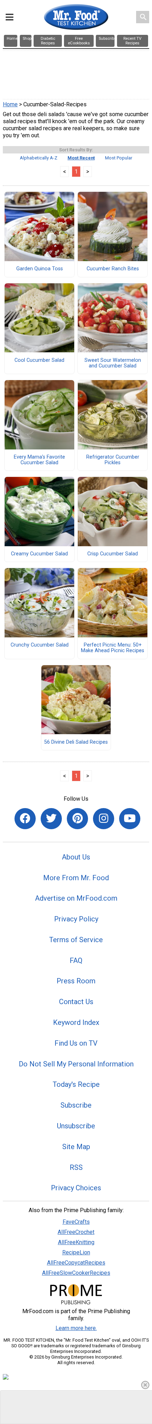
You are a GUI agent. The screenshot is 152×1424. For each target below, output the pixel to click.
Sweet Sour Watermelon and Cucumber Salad (112, 363)
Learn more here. (76, 1328)
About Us (76, 857)
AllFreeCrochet (76, 1232)
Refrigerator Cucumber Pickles (112, 460)
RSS (76, 1167)
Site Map (76, 1146)
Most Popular (118, 157)
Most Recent (81, 157)
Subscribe (76, 1105)
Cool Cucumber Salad (39, 360)
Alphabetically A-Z (38, 157)
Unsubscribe (76, 1126)
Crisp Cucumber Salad (112, 554)
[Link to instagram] (103, 818)
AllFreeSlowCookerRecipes (76, 1272)
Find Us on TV (76, 1043)
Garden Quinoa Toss (39, 269)
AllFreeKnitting (76, 1242)
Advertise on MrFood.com (76, 898)
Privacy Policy (76, 919)
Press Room (76, 981)
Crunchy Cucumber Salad (40, 645)
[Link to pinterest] (77, 818)
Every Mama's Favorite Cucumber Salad (39, 460)
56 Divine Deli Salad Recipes (76, 742)
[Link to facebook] (25, 818)
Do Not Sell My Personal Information (76, 1064)
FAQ (76, 960)
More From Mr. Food (76, 878)
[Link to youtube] (129, 818)
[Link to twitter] (51, 818)
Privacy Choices (76, 1188)
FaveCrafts (76, 1221)
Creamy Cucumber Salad (39, 554)
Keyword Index (76, 1022)
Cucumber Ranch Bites (113, 269)
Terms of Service (76, 939)
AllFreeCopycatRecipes (76, 1262)
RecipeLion (76, 1252)
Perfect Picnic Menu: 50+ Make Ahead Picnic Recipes (112, 648)
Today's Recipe (76, 1084)
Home (10, 104)
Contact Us (76, 1001)
